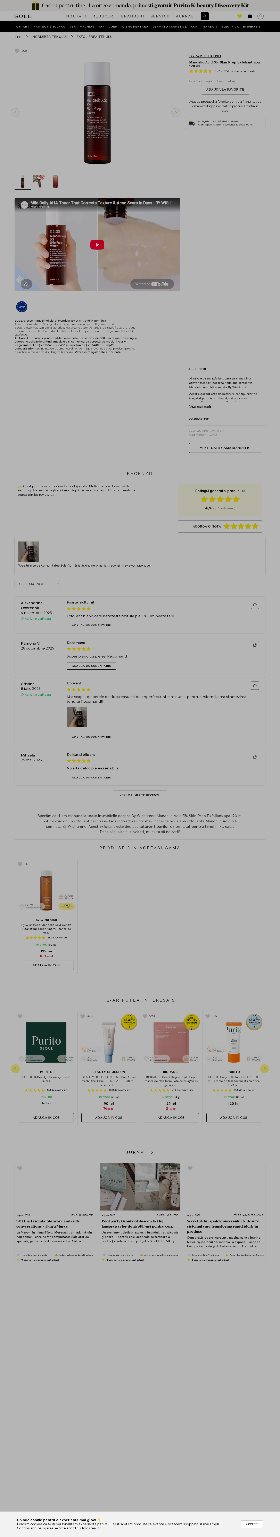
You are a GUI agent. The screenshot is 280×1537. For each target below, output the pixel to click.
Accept (252, 1524)
